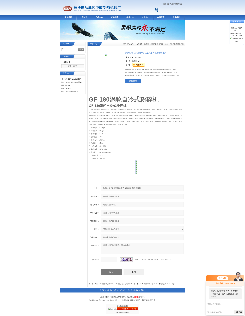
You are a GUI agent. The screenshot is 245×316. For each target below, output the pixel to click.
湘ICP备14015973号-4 (149, 300)
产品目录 (66, 56)
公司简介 (83, 17)
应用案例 (122, 290)
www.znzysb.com (108, 300)
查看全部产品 (72, 66)
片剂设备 (139, 44)
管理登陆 (142, 297)
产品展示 (130, 44)
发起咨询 (239, 312)
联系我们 (179, 4)
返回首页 (166, 4)
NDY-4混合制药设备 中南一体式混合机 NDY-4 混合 (157, 284)
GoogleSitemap (93, 300)
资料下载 (114, 17)
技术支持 (130, 17)
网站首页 (68, 17)
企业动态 (145, 17)
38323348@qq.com (72, 91)
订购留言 (133, 81)
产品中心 (99, 17)
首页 (124, 44)
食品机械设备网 (122, 306)
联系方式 (66, 73)
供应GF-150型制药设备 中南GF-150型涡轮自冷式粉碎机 (113, 284)
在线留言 (173, 4)
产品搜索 (66, 44)
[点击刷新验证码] (126, 259)
